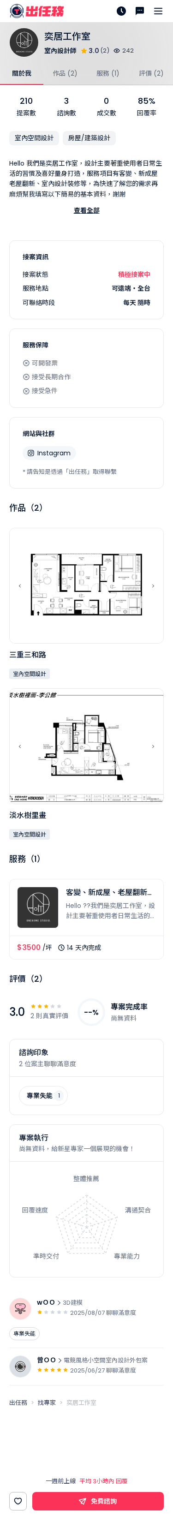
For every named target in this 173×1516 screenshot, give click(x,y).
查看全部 (87, 210)
